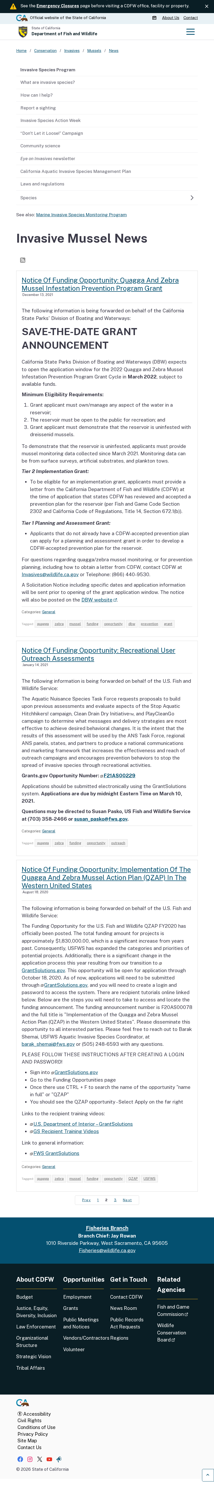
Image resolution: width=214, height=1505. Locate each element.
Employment (77, 1297)
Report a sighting (38, 107)
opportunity (113, 624)
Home (21, 50)
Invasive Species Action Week (50, 120)
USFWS (150, 1179)
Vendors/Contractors (83, 1338)
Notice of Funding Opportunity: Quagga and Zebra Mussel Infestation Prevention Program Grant (100, 284)
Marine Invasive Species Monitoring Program (81, 214)
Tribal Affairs (30, 1368)
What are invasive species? (47, 82)
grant (168, 624)
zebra (59, 624)
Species (28, 197)
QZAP (133, 1179)
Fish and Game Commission (177, 1310)
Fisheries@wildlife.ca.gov (107, 1250)
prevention (149, 624)
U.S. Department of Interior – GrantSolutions (83, 1124)
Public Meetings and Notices (81, 1323)
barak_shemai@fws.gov (48, 1044)
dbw (131, 624)
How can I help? (36, 95)
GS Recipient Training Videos (66, 1131)
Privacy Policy (32, 1434)
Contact (190, 17)
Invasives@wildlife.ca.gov (50, 574)
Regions (119, 1338)
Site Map (27, 1440)
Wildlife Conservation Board (177, 1333)
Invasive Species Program (47, 69)
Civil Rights (29, 1420)
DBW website (99, 600)
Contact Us (29, 1447)
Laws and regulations (42, 183)
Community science (40, 145)
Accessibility (36, 1414)
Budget (24, 1297)
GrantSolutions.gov (65, 985)
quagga (43, 624)
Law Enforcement (36, 1326)
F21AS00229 (119, 775)
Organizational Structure (32, 1341)
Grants (70, 1308)
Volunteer (74, 1349)
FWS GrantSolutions (56, 1153)
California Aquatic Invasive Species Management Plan (75, 171)
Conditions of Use (36, 1427)
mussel (75, 624)
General (48, 612)
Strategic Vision (33, 1356)
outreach (118, 843)
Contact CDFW (126, 1297)
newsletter (47, 158)
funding (92, 624)
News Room (123, 1308)
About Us (170, 17)
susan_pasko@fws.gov (100, 819)
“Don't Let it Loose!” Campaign (51, 133)
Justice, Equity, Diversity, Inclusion (36, 1311)
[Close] (206, 6)
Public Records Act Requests (127, 1323)
